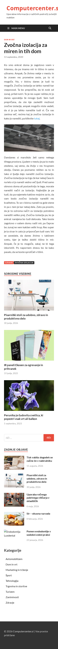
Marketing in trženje (17, 569)
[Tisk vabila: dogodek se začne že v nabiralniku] (14, 457)
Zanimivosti (12, 597)
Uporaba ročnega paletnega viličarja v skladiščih (38, 498)
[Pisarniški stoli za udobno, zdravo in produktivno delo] (29, 296)
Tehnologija (12, 580)
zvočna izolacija (24, 262)
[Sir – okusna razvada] (14, 513)
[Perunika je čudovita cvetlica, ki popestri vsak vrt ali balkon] (29, 396)
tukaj (37, 118)
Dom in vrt (9, 40)
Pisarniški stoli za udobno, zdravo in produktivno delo (37, 478)
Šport (9, 575)
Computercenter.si (23, 631)
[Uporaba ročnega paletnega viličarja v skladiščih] (14, 494)
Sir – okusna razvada (38, 513)
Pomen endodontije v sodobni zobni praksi (39, 533)
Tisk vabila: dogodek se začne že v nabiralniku (40, 459)
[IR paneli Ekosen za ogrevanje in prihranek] (29, 346)
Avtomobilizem (14, 558)
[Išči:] (29, 437)
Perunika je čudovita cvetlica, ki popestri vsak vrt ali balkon (23, 417)
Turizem (10, 591)
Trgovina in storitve (16, 586)
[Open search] (50, 28)
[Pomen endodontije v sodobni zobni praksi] (14, 531)
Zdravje (10, 602)
